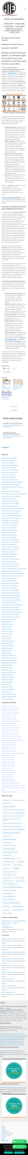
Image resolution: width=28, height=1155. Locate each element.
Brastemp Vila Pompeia (7, 679)
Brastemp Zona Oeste (7, 631)
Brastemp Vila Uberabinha (8, 641)
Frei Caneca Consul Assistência (9, 525)
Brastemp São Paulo (7, 621)
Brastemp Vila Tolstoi (7, 643)
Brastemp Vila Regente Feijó (9, 672)
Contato (4, 1136)
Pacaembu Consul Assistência (9, 602)
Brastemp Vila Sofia (6, 653)
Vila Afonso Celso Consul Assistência (11, 496)
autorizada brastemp (9, 849)
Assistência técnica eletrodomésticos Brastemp (18, 387)
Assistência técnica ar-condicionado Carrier (12, 965)
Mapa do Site (5, 1140)
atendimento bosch (7, 836)
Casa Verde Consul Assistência (9, 472)
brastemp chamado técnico (9, 874)
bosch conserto (20, 861)
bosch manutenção (18, 864)
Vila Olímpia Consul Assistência (9, 578)
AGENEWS (7, 1010)
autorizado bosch (7, 855)
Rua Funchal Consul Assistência (10, 566)
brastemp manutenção (8, 881)
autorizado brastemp (9, 858)
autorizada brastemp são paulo (10, 852)
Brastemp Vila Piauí (6, 691)
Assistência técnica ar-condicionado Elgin (12, 945)
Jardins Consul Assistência (8, 556)
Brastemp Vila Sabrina (7, 665)
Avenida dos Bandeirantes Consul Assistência (13, 573)
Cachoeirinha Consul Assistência (10, 470)
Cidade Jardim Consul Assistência (10, 479)
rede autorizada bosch (8, 893)
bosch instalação (7, 864)
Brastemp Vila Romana (7, 670)
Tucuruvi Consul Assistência (9, 475)
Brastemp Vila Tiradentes (8, 645)
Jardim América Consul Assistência (10, 559)
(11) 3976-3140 (5, 925)
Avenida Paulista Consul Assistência (11, 522)
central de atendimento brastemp (12, 887)
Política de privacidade (7, 1133)
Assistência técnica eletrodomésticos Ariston (11, 433)
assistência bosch (7, 803)
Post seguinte (14, 410)
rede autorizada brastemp (9, 896)
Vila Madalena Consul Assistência (10, 520)
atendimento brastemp (9, 839)
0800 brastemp (6, 800)
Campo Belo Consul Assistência (9, 554)
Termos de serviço (6, 1135)
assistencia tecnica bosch (19, 800)
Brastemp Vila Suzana (7, 648)
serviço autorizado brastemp (11, 903)
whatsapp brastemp (7, 913)
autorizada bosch (7, 842)
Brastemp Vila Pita (6, 684)
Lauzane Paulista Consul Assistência (11, 617)
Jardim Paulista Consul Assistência (10, 607)
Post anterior (14, 406)
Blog (3, 1138)
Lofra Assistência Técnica (8, 992)
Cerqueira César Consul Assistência (11, 518)
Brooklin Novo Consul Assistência (10, 549)
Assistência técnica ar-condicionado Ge (12, 823)
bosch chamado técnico (8, 861)
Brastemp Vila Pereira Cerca (9, 694)
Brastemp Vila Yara (6, 638)
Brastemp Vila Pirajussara (8, 689)
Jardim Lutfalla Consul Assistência (10, 501)
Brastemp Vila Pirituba (7, 686)
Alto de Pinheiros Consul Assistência (11, 542)
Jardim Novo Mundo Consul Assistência (11, 600)
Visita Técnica (5, 1131)
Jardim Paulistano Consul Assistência (11, 491)
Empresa (4, 1128)
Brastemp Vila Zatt (6, 636)
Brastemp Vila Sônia (7, 650)
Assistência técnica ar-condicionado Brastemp (14, 812)
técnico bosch (6, 910)
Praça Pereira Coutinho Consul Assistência (12, 605)
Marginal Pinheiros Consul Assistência (11, 571)
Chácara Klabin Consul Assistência (10, 513)
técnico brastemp (17, 910)
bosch (19, 858)
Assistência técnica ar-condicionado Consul (13, 816)
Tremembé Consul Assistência (9, 460)
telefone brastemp (18, 906)
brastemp (16, 868)
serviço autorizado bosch (9, 899)
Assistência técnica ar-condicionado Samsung (14, 829)
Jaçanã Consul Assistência (8, 462)
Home (3, 1126)
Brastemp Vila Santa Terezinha (9, 660)
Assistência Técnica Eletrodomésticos (12, 425)
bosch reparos (6, 868)
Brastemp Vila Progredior (8, 677)
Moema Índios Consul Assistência (10, 539)
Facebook (5, 447)
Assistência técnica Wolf (8, 979)
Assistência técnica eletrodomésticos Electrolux (11, 1087)
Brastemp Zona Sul (6, 626)
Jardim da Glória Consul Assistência (10, 503)
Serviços (4, 1129)
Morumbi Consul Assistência (9, 532)
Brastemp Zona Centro (7, 624)
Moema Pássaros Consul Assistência (11, 547)
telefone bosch (6, 906)
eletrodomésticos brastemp (9, 890)
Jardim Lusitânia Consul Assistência (11, 609)
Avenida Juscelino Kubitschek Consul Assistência (14, 568)
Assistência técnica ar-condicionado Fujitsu (12, 938)
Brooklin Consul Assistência (8, 551)
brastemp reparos (20, 881)
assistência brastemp (9, 806)
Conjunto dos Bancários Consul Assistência (12, 508)
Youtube (6, 935)
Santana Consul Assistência (9, 477)
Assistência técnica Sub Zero (9, 985)
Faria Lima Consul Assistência (9, 527)
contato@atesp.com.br (7, 927)
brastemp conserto (7, 877)
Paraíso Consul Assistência (8, 498)
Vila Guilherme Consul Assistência (10, 465)
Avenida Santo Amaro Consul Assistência (12, 576)
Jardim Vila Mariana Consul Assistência (11, 510)
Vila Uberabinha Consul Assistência (10, 597)
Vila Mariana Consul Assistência (10, 530)
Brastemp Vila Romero (7, 667)
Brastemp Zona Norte (7, 629)
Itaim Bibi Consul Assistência (9, 561)
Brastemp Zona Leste (7, 633)
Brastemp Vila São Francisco (9, 658)
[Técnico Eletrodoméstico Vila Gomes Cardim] (7, 382)
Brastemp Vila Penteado (8, 699)
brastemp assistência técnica (10, 871)
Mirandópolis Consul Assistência (10, 585)
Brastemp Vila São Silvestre (8, 655)
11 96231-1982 (14, 32)
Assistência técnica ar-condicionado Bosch (13, 810)
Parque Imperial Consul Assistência (10, 583)
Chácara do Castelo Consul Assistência (11, 515)
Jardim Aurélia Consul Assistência (10, 506)
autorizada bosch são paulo (9, 845)
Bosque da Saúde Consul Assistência (11, 592)
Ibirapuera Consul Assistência (9, 537)
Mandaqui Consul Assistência (9, 458)
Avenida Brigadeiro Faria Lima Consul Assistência (14, 494)
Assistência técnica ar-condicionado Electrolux (11, 819)
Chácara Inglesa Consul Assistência (11, 590)
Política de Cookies (19, 1152)
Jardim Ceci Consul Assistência (9, 588)
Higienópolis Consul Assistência (9, 535)
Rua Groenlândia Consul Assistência (11, 484)
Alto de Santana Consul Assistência (10, 564)
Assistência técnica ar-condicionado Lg (12, 826)
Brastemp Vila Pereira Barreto (9, 696)
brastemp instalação (19, 877)
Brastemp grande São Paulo (9, 619)
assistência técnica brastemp (11, 833)
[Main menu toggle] (25, 9)
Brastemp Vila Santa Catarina (9, 662)
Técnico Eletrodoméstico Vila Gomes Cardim (6, 387)
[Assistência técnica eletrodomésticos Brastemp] (18, 382)
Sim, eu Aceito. (8, 1152)
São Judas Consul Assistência (9, 580)
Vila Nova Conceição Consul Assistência (12, 612)
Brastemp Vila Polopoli (7, 682)
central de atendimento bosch (10, 883)
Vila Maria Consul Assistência (9, 467)
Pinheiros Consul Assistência (9, 544)
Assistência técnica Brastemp (13, 423)
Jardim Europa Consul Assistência (10, 614)
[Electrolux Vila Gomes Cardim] (7, 394)
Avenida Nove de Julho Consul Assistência (12, 482)
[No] (26, 1149)
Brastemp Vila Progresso (8, 674)
